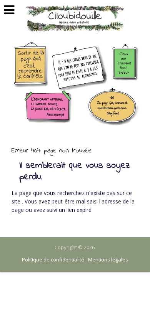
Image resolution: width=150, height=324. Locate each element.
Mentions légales (108, 259)
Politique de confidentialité (53, 259)
